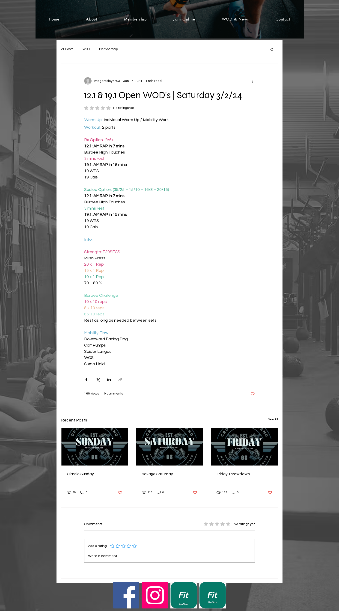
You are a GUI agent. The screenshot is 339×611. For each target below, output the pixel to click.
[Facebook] (126, 595)
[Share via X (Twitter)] (97, 379)
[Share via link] (120, 379)
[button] (272, 49)
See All (273, 419)
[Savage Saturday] (169, 447)
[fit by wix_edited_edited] (183, 595)
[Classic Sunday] (94, 447)
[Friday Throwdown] (244, 447)
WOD (86, 49)
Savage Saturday (157, 473)
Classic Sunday (80, 473)
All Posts (67, 49)
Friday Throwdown (233, 473)
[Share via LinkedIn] (109, 379)
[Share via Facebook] (86, 379)
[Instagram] (155, 595)
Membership (108, 49)
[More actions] (252, 81)
